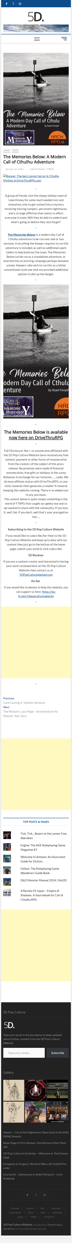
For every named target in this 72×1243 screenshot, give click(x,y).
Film (43, 1208)
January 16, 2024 (14, 169)
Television (56, 1208)
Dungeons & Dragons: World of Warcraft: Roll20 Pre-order (35, 1166)
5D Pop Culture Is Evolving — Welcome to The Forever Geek (35, 1155)
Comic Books (15, 1212)
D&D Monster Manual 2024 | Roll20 (44, 880)
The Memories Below (21, 234)
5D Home (15, 1208)
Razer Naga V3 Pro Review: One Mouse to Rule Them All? (34, 1144)
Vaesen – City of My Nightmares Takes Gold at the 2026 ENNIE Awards (36, 1134)
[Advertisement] (36, 642)
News (6, 150)
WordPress (9, 1228)
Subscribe (57, 1053)
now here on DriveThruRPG (36, 437)
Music (31, 1212)
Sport (43, 1212)
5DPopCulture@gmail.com (36, 574)
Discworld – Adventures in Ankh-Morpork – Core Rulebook (32, 1176)
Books (20, 1217)
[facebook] (6, 4)
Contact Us (49, 1216)
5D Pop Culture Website (18, 1224)
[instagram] (20, 4)
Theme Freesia (54, 1224)
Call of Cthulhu (38, 169)
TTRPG (15, 150)
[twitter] (13, 4)
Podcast (30, 1208)
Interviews (57, 1212)
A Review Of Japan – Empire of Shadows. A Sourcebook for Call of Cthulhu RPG (42, 895)
